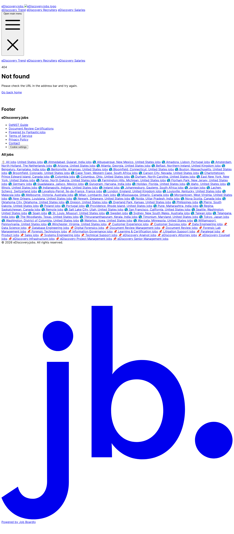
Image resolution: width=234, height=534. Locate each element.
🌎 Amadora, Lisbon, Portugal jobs (186, 162)
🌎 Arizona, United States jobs (74, 165)
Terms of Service (20, 136)
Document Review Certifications (31, 128)
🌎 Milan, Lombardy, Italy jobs (95, 195)
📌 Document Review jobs (179, 228)
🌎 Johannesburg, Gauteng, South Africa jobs (152, 187)
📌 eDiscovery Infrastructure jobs (31, 239)
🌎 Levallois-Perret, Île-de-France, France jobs (70, 191)
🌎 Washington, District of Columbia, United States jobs (40, 220)
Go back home (11, 92)
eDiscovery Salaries (71, 10)
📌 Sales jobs (29, 235)
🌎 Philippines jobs (185, 202)
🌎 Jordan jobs (194, 187)
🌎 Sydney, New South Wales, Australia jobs (159, 213)
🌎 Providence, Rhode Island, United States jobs (119, 206)
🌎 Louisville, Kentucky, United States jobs (192, 191)
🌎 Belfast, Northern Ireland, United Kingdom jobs (186, 165)
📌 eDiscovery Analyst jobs (137, 235)
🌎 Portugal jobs (73, 206)
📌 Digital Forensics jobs (87, 228)
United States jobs (30, 162)
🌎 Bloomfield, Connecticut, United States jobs (141, 169)
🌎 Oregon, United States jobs (86, 202)
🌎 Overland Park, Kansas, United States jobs (139, 202)
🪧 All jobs (8, 162)
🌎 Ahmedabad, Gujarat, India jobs (68, 162)
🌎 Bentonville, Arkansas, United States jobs (77, 169)
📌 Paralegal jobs (208, 231)
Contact (14, 143)
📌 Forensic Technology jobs (47, 231)
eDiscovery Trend (13, 10)
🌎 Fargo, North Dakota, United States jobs (66, 180)
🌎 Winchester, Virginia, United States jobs (77, 224)
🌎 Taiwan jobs (201, 213)
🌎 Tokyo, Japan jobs (214, 217)
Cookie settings (18, 147)
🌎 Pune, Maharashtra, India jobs (175, 206)
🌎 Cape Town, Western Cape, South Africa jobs (104, 173)
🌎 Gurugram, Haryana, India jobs (108, 184)
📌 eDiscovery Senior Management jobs (140, 239)
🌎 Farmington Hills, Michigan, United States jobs (131, 180)
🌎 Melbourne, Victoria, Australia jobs (47, 195)
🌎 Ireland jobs (109, 187)
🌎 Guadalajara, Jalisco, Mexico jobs (58, 184)
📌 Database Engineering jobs (48, 228)
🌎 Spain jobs (37, 213)
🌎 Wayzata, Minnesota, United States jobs (163, 220)
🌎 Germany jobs (20, 184)
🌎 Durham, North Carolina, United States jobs (163, 176)
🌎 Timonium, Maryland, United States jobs (168, 217)
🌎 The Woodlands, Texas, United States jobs (47, 217)
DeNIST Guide (18, 125)
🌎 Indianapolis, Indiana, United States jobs (68, 187)
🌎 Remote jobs (52, 209)
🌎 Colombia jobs (62, 176)
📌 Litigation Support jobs (177, 231)
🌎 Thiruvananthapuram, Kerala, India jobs (108, 217)
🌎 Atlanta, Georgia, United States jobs (123, 165)
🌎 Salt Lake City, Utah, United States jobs (93, 209)
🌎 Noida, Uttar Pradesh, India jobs (155, 198)
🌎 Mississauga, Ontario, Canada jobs (143, 195)
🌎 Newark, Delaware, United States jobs (101, 198)
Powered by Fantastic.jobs (27, 132)
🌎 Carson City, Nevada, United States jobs (169, 173)
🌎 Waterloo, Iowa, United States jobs (106, 220)
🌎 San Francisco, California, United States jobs (157, 209)
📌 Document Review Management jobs (132, 228)
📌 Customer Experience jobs (128, 224)
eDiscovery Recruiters (42, 10)
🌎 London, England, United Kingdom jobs (132, 191)
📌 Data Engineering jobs (205, 224)
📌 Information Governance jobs (90, 231)
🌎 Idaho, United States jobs (206, 184)
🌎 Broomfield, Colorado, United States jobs (39, 173)
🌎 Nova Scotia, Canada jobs (201, 198)
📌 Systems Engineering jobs (60, 235)
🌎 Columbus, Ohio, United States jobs (103, 176)
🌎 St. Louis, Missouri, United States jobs (76, 213)
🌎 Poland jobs (50, 206)
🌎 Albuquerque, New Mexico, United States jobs (127, 162)
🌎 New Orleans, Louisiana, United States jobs (40, 198)
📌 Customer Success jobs (168, 224)
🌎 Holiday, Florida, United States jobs (158, 184)
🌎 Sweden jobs (117, 213)
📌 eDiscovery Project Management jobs (84, 239)
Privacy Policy (18, 139)
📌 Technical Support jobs (99, 235)
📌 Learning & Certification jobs (136, 231)
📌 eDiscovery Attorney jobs (177, 235)
